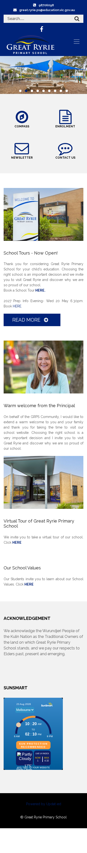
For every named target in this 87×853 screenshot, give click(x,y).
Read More (27, 320)
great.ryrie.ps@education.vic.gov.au (47, 10)
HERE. (40, 290)
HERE (17, 306)
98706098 (46, 5)
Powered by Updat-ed (43, 804)
